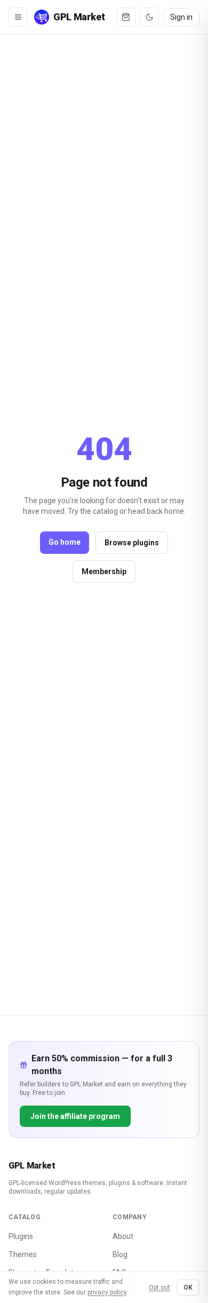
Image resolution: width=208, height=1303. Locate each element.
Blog (120, 1254)
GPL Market (32, 1166)
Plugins (21, 1236)
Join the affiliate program (75, 1116)
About (123, 1236)
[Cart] (125, 17)
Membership (104, 571)
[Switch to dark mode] (149, 17)
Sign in (181, 17)
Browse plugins (132, 542)
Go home (65, 542)
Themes (23, 1254)
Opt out (159, 1287)
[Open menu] (18, 17)
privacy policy (106, 1292)
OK (188, 1287)
